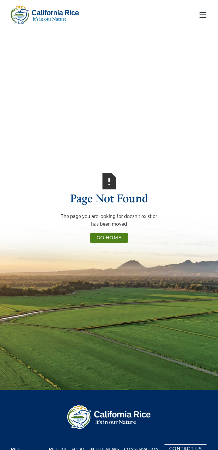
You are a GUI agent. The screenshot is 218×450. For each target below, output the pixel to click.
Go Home (109, 237)
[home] (45, 15)
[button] (201, 15)
